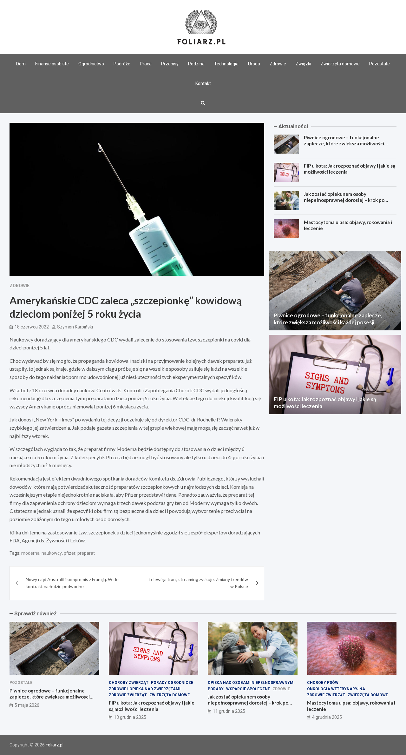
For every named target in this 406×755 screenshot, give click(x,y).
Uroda (254, 63)
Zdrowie (278, 63)
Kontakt (203, 83)
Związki (303, 63)
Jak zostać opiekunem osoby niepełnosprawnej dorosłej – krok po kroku (344, 200)
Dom (21, 63)
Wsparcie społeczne (248, 689)
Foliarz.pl (54, 744)
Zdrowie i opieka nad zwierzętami (144, 689)
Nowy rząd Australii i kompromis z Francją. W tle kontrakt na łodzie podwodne (72, 583)
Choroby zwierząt (128, 682)
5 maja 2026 (27, 705)
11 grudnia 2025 (229, 711)
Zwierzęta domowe (340, 63)
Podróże (122, 63)
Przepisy (170, 63)
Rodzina (196, 63)
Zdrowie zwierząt (128, 695)
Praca (146, 63)
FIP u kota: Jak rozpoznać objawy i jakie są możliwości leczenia (151, 706)
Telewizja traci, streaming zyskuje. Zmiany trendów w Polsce (198, 583)
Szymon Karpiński (75, 326)
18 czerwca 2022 (32, 326)
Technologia (226, 63)
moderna (30, 553)
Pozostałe (379, 63)
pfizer (69, 553)
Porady (216, 689)
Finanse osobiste (52, 63)
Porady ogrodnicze (172, 682)
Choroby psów (322, 682)
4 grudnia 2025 (327, 717)
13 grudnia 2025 (130, 717)
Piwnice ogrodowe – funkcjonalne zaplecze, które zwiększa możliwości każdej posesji (344, 144)
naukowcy (52, 553)
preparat (86, 553)
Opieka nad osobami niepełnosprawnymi (251, 682)
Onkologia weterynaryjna (336, 689)
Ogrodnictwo (91, 63)
